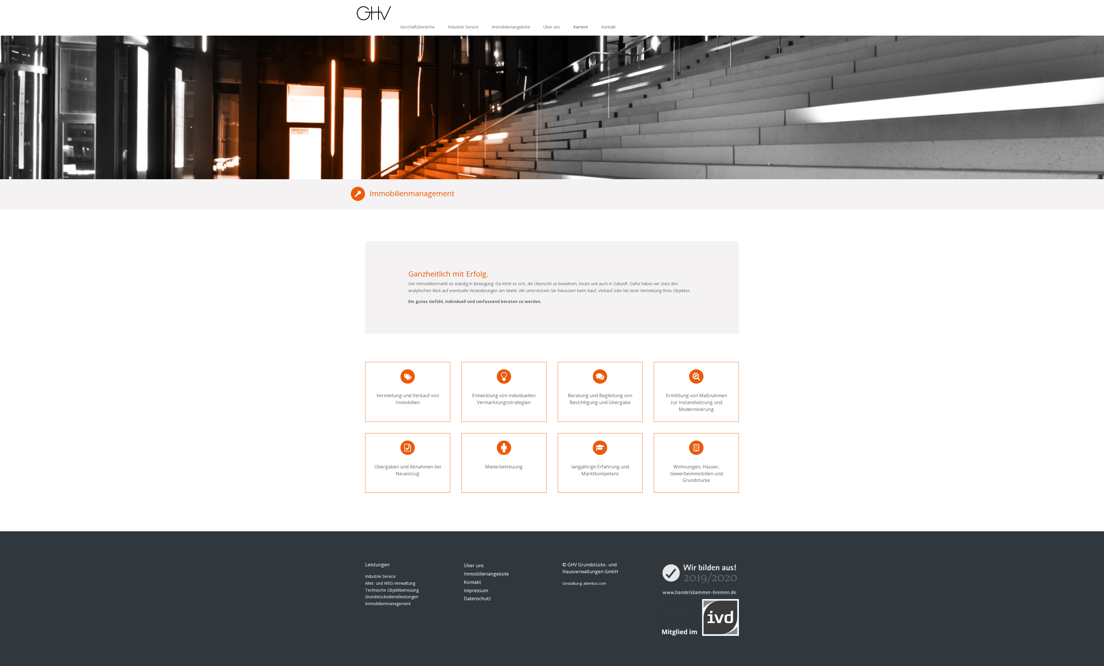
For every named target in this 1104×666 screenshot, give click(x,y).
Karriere (580, 27)
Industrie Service (463, 27)
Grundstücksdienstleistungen (391, 596)
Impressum (476, 590)
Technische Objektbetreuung (392, 590)
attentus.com (594, 583)
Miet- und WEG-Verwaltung (390, 583)
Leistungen (377, 564)
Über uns (551, 27)
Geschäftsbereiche (417, 27)
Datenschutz (477, 598)
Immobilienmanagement (388, 603)
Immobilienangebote (511, 27)
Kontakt (608, 27)
